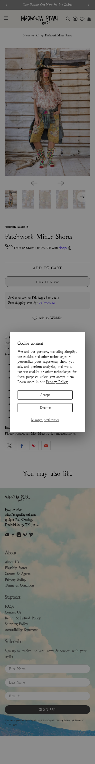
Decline (45, 407)
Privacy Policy (57, 381)
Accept (45, 394)
